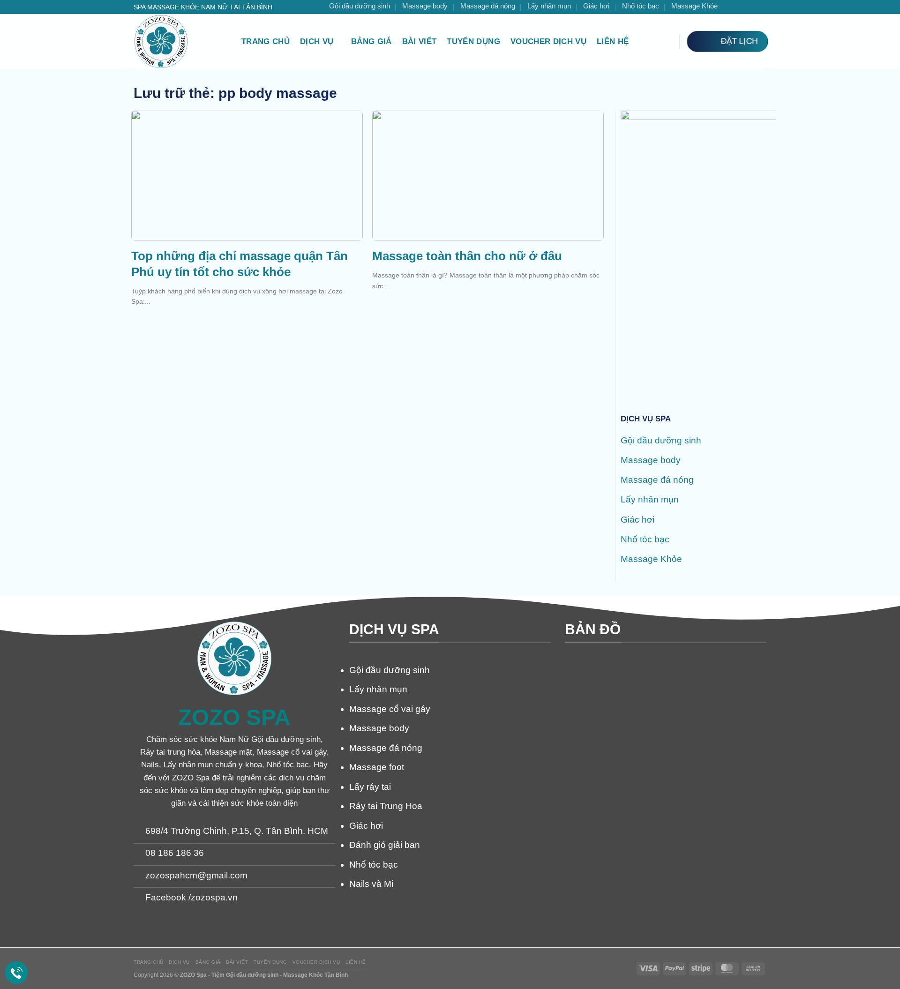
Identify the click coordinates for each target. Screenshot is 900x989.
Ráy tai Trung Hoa (385, 806)
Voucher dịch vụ (548, 41)
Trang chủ (265, 41)
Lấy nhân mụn (549, 6)
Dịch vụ (316, 41)
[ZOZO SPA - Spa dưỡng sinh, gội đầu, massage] (180, 41)
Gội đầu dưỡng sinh (359, 6)
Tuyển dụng (473, 41)
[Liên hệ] (16, 972)
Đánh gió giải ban (384, 845)
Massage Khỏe (694, 6)
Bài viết (419, 41)
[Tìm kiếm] (666, 41)
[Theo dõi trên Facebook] (729, 7)
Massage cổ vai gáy (389, 709)
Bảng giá (371, 41)
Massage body (425, 6)
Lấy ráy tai (370, 787)
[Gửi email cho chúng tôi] (761, 7)
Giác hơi (596, 6)
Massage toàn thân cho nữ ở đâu (467, 256)
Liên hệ (613, 41)
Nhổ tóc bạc (640, 6)
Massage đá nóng (487, 6)
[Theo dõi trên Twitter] (750, 7)
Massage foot (376, 767)
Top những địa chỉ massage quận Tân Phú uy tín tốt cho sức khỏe (239, 264)
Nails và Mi (371, 884)
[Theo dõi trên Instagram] (739, 7)
